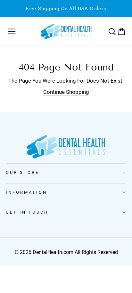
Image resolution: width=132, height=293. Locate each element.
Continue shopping (66, 92)
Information (26, 192)
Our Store (22, 172)
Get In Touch (27, 212)
